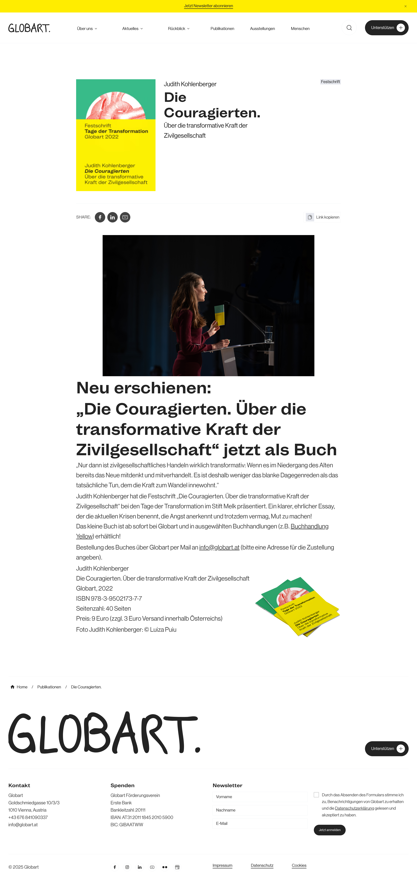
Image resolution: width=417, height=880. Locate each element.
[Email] (125, 217)
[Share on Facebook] (100, 217)
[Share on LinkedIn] (112, 217)
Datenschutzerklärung (354, 808)
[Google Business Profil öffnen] (177, 867)
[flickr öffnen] (165, 867)
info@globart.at (219, 547)
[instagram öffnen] (127, 867)
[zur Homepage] (29, 27)
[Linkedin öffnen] (140, 867)
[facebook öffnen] (115, 867)
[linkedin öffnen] (152, 867)
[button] (405, 6)
